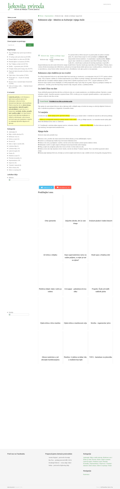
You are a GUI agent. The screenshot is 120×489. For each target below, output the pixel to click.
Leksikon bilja (13, 146)
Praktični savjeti (13, 155)
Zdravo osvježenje (14, 170)
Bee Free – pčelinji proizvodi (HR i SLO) (60, 460)
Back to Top (110, 487)
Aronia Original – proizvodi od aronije (59, 457)
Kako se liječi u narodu (15, 144)
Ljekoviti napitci (13, 151)
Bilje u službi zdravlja (15, 134)
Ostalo (10, 153)
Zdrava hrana (12, 167)
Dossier (11, 141)
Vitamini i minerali (14, 165)
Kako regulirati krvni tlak (15, 36)
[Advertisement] (75, 38)
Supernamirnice (13, 160)
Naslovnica (107, 4)
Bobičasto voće (13, 136)
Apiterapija (12, 132)
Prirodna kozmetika (14, 158)
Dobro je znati (13, 139)
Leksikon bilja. (13, 148)
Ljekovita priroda (10, 487)
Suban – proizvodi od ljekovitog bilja (59, 465)
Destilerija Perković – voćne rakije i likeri (60, 463)
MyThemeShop (104, 487)
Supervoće (12, 163)
